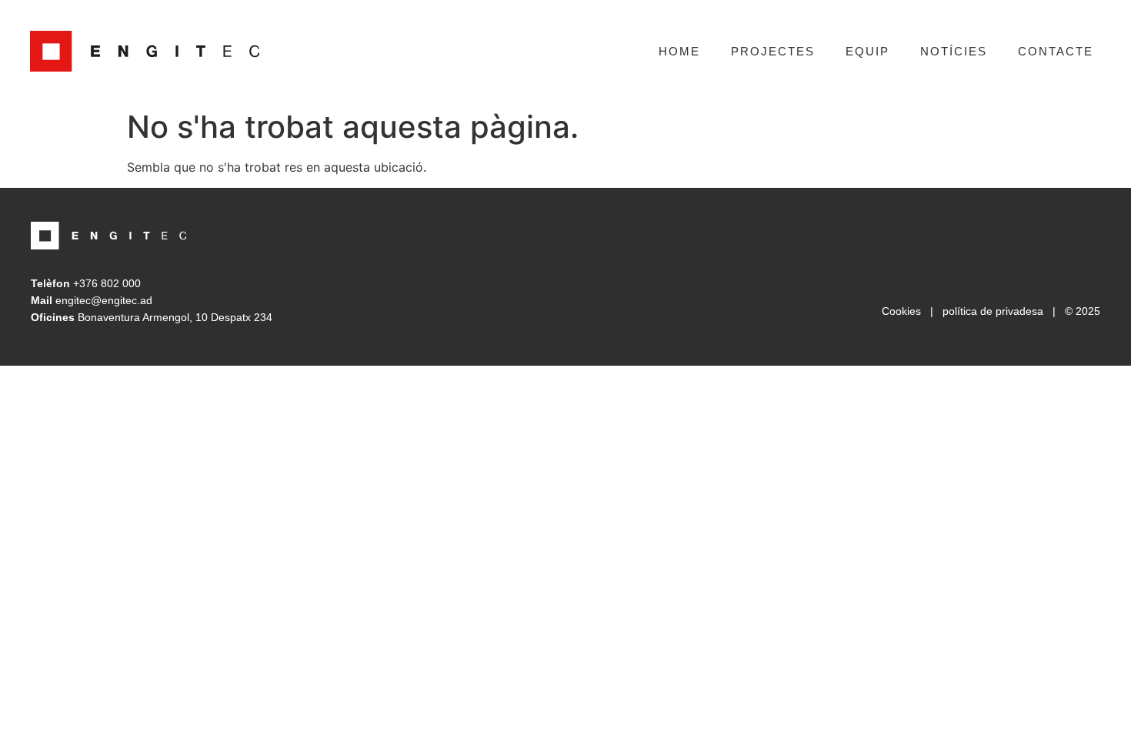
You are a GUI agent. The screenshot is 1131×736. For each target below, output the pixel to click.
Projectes (773, 51)
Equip (867, 51)
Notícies (953, 51)
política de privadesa (992, 311)
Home (679, 51)
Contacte (1055, 51)
